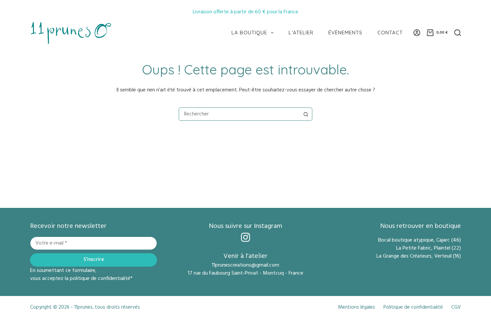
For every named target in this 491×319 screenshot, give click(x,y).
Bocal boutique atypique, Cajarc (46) (419, 240)
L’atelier (301, 32)
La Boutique (249, 32)
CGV (456, 307)
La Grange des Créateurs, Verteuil (414, 256)
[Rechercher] (457, 32)
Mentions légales (356, 307)
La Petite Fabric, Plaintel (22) (428, 248)
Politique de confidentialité (413, 307)
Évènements (345, 32)
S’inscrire (94, 260)
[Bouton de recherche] (305, 114)
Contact (390, 32)
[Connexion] (417, 32)
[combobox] (239, 114)
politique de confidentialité (100, 278)
